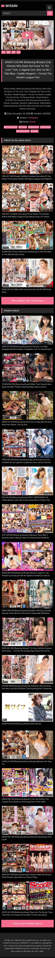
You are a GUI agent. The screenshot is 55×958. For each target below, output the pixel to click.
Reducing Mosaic (11, 127)
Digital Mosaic (34, 127)
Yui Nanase (33, 118)
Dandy (33, 122)
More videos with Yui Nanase (27, 300)
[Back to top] (47, 950)
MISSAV (11, 5)
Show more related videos (27, 923)
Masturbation (46, 127)
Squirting (35, 131)
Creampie (24, 127)
